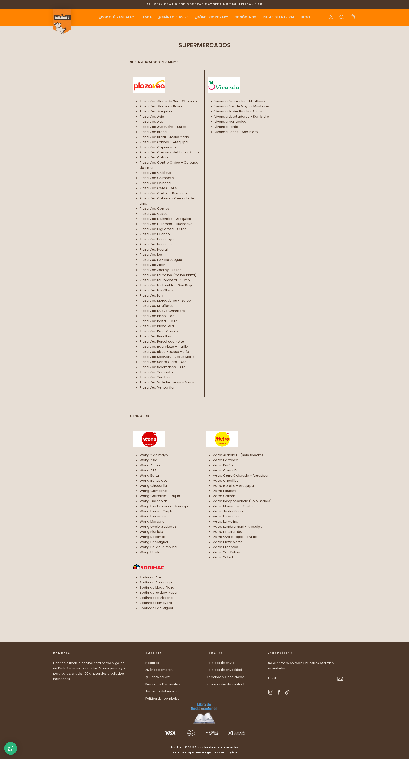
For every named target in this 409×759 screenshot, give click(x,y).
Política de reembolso (162, 698)
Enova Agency (206, 752)
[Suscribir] (340, 678)
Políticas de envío (221, 663)
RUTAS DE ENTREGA (278, 17)
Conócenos (245, 17)
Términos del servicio (162, 691)
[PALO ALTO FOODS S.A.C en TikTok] (287, 692)
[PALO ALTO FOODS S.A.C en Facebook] (279, 692)
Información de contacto (227, 684)
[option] (204, 4)
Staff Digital (228, 752)
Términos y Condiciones (226, 677)
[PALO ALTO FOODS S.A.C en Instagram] (270, 692)
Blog (305, 17)
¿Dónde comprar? (211, 17)
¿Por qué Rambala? (116, 17)
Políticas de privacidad (224, 670)
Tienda (146, 17)
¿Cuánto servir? (173, 17)
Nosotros (152, 663)
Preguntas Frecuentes (162, 684)
